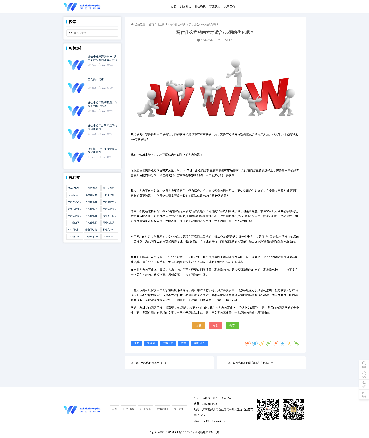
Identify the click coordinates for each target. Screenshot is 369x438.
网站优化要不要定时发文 (92, 222)
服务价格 (185, 6)
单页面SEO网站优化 (92, 195)
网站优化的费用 (92, 215)
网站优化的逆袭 (110, 222)
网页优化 (109, 195)
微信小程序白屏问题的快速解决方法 (102, 127)
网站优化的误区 (92, 202)
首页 (173, 6)
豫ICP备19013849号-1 (184, 432)
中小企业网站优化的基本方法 (75, 222)
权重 (183, 343)
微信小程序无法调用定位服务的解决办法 (102, 104)
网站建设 (199, 343)
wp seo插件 (92, 236)
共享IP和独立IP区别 (75, 188)
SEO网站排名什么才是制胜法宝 (75, 229)
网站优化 (92, 188)
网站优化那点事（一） (154, 362)
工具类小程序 (96, 79)
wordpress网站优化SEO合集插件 (75, 195)
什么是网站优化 (110, 188)
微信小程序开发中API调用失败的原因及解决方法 (102, 58)
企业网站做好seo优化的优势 (92, 229)
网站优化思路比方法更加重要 (110, 202)
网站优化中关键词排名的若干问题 (92, 209)
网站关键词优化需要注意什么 (75, 202)
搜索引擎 (168, 343)
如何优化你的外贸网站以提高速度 (253, 362)
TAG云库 (214, 432)
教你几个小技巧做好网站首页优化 (110, 229)
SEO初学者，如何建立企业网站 (75, 236)
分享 (232, 325)
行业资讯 (200, 6)
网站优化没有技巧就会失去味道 (110, 209)
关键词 (151, 343)
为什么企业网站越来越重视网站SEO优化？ (75, 209)
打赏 (215, 325)
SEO (136, 343)
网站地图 (203, 432)
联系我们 (214, 6)
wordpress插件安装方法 (110, 236)
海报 (198, 325)
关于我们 (229, 6)
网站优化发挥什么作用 (75, 215)
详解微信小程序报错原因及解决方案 (102, 150)
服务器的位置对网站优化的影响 (110, 215)
